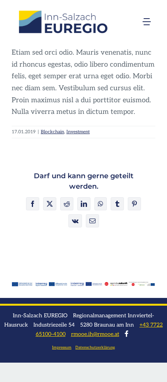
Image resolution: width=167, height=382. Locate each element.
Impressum (61, 347)
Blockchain (52, 132)
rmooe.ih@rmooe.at (95, 334)
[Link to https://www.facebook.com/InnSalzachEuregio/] (127, 333)
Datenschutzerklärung (95, 347)
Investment (78, 132)
